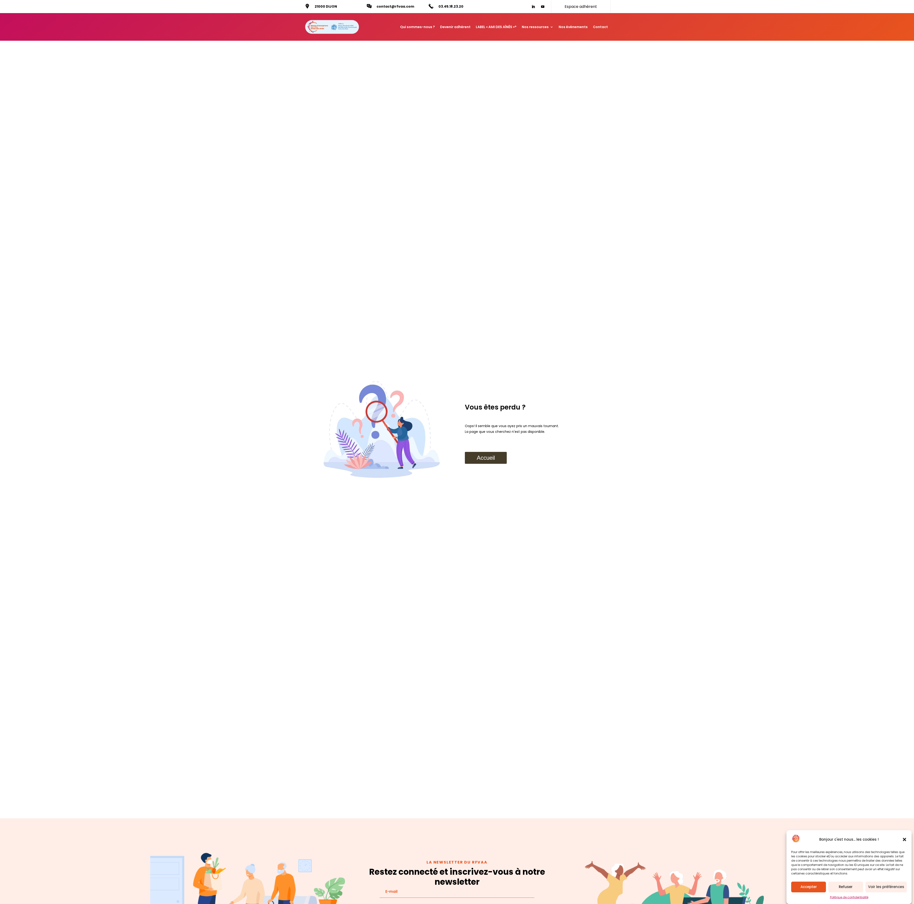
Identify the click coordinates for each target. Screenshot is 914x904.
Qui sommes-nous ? (417, 27)
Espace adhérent (581, 6)
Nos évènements (573, 27)
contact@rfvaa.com (395, 6)
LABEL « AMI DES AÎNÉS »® (496, 27)
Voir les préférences (886, 886)
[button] (904, 839)
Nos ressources (535, 27)
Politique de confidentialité (849, 897)
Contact (600, 27)
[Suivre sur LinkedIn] (533, 6)
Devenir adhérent (455, 27)
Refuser (846, 886)
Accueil (486, 457)
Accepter (808, 886)
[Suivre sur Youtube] (542, 6)
